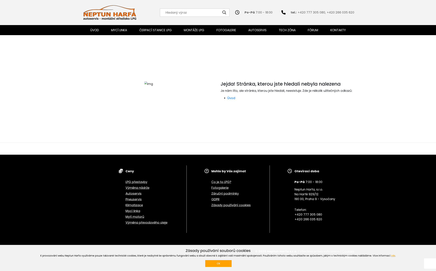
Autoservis (257, 30)
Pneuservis (134, 199)
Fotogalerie (226, 30)
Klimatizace (134, 205)
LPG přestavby (136, 182)
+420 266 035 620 (340, 12)
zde (393, 255)
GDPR (215, 199)
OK (218, 263)
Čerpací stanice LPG (155, 30)
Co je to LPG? (221, 182)
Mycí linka (119, 30)
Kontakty (338, 30)
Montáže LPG (194, 30)
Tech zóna (287, 30)
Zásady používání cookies (231, 205)
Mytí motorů (135, 217)
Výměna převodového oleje (146, 222)
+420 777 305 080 (311, 12)
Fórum (313, 30)
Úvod (94, 30)
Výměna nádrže (137, 188)
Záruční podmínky (225, 193)
